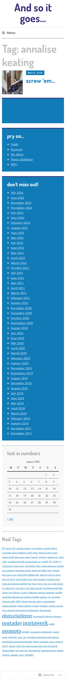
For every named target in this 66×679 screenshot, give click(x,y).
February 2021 (20, 298)
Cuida (14, 144)
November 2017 (21, 433)
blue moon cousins (23, 557)
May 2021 (17, 283)
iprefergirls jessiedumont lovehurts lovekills (20, 597)
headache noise (53, 579)
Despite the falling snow (42, 570)
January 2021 (19, 303)
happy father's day (24, 579)
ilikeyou (16, 592)
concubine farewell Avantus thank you (24, 561)
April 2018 (18, 408)
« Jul (10, 519)
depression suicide (23, 570)
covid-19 (46, 561)
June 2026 (17, 198)
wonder (29, 654)
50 (3, 548)
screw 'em (22, 637)
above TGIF (11, 548)
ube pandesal (34, 650)
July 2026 (17, 193)
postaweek (35, 622)
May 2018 (17, 403)
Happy (12, 579)
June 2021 (17, 278)
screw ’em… (40, 80)
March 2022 (19, 263)
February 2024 (20, 223)
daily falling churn (33, 566)
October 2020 (20, 318)
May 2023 (17, 238)
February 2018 (20, 418)
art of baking (37, 548)
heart (34, 584)
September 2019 (22, 373)
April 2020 (18, 348)
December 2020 (21, 308)
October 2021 (20, 268)
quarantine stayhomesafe (41, 632)
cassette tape (52, 557)
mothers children (24, 606)
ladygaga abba (8, 601)
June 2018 (17, 398)
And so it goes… (33, 13)
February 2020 (20, 358)
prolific (52, 624)
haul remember (39, 579)
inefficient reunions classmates (41, 592)
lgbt (18, 601)
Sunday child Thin (17, 646)
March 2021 (19, 293)
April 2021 (18, 288)
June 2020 (17, 338)
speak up (59, 641)
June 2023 (17, 233)
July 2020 (17, 333)
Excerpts (17, 149)
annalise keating (23, 548)
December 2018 (21, 383)
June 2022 (17, 248)
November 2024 (21, 208)
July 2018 (17, 393)
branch (34, 557)
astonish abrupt (50, 548)
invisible (58, 592)
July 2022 (17, 243)
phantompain (45, 610)
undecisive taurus (48, 650)
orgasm (35, 606)
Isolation (43, 597)
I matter (24, 592)
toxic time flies (21, 650)
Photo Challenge (22, 159)
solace (52, 641)
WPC (14, 164)
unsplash (14, 655)
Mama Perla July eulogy (32, 601)
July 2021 (17, 273)
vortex (21, 655)
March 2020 (19, 353)
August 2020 (19, 328)
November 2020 (21, 313)
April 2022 (18, 258)
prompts (11, 630)
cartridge (42, 557)
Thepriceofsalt (8, 650)
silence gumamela (41, 641)
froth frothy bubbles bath (28, 575)
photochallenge (17, 615)
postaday (12, 622)
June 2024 (17, 218)
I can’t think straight (33, 588)
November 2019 (21, 368)
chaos (61, 557)
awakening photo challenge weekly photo (20, 553)
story (5, 646)
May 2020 (17, 343)
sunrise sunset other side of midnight (42, 646)
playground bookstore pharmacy (47, 616)
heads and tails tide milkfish (14, 584)
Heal (29, 584)
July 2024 (17, 213)
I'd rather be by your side (13, 588)
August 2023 (19, 228)
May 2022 (17, 253)
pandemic (43, 606)
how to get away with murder (50, 584)
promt (25, 631)
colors (4, 561)
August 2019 (19, 378)
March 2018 (19, 413)
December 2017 (21, 428)
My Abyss (17, 154)
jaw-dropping (54, 597)
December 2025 (21, 203)
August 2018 (19, 388)
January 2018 (19, 423)
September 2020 (22, 323)
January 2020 (19, 363)
